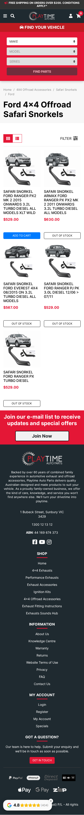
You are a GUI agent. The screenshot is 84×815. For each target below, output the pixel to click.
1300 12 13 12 (42, 524)
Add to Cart (22, 235)
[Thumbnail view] (8, 138)
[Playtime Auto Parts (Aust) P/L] (42, 16)
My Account (42, 719)
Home (42, 563)
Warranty (42, 648)
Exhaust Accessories (42, 585)
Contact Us (42, 684)
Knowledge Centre (42, 641)
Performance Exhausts (42, 577)
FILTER (65, 138)
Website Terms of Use (42, 662)
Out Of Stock (62, 235)
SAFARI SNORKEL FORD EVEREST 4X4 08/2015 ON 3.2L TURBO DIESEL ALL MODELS (20, 292)
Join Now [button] (42, 436)
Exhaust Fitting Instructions (42, 606)
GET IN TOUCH (42, 760)
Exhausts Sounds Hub (42, 613)
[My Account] (70, 16)
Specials (42, 726)
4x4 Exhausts (42, 570)
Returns (42, 655)
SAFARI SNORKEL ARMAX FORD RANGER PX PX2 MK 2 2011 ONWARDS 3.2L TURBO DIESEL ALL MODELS (61, 202)
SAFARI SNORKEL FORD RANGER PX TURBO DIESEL (18, 376)
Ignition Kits (42, 592)
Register (42, 712)
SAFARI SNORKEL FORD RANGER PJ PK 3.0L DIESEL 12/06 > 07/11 (61, 290)
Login (42, 704)
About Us (42, 634)
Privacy (42, 669)
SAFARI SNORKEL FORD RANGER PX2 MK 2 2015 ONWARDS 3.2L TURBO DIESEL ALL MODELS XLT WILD (19, 202)
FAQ (42, 677)
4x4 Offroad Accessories (42, 599)
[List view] (17, 138)
